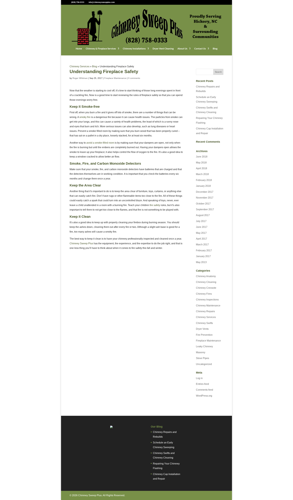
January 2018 (203, 186)
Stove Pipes (202, 358)
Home (79, 48)
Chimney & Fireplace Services (101, 48)
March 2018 (202, 174)
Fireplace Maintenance (115, 78)
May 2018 (201, 162)
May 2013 (201, 262)
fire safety (155, 205)
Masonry (200, 352)
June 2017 (201, 227)
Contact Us (200, 48)
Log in (199, 378)
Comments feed (204, 389)
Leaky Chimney (204, 346)
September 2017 (205, 209)
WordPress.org (204, 395)
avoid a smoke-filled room (100, 142)
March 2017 (202, 244)
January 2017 (203, 256)
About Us (182, 48)
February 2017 (204, 250)
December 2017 (204, 192)
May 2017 (201, 233)
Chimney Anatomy (206, 276)
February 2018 (204, 180)
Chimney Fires (204, 293)
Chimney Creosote (206, 288)
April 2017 (201, 238)
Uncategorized (204, 364)
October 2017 (203, 203)
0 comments (134, 78)
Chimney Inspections (207, 299)
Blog (215, 48)
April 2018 (201, 168)
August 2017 (203, 215)
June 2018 (201, 156)
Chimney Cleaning (206, 282)
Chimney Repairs (205, 311)
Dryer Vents (202, 329)
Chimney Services (79, 66)
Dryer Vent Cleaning (163, 48)
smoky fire (85, 117)
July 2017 (201, 221)
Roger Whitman (80, 78)
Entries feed (202, 384)
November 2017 (204, 197)
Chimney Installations (134, 48)
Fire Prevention (204, 335)
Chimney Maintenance (208, 305)
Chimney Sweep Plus (81, 243)
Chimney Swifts (204, 323)
